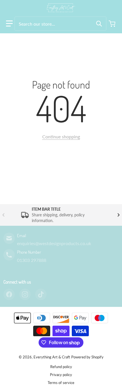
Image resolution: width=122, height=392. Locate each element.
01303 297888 (31, 260)
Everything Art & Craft (51, 357)
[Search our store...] (99, 23)
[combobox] (60, 23)
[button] (9, 23)
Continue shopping (61, 136)
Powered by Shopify (87, 357)
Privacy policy (61, 374)
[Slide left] (3, 215)
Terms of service (61, 382)
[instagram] (25, 294)
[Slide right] (118, 215)
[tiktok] (41, 294)
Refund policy (61, 366)
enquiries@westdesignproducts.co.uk (54, 243)
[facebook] (9, 294)
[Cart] (113, 24)
